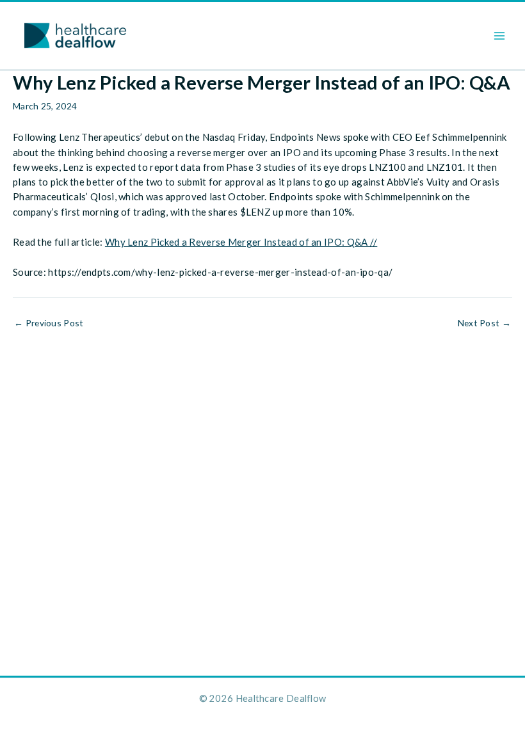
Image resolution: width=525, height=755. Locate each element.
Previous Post (49, 323)
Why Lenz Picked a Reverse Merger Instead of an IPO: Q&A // (241, 242)
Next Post (484, 323)
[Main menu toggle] (500, 35)
